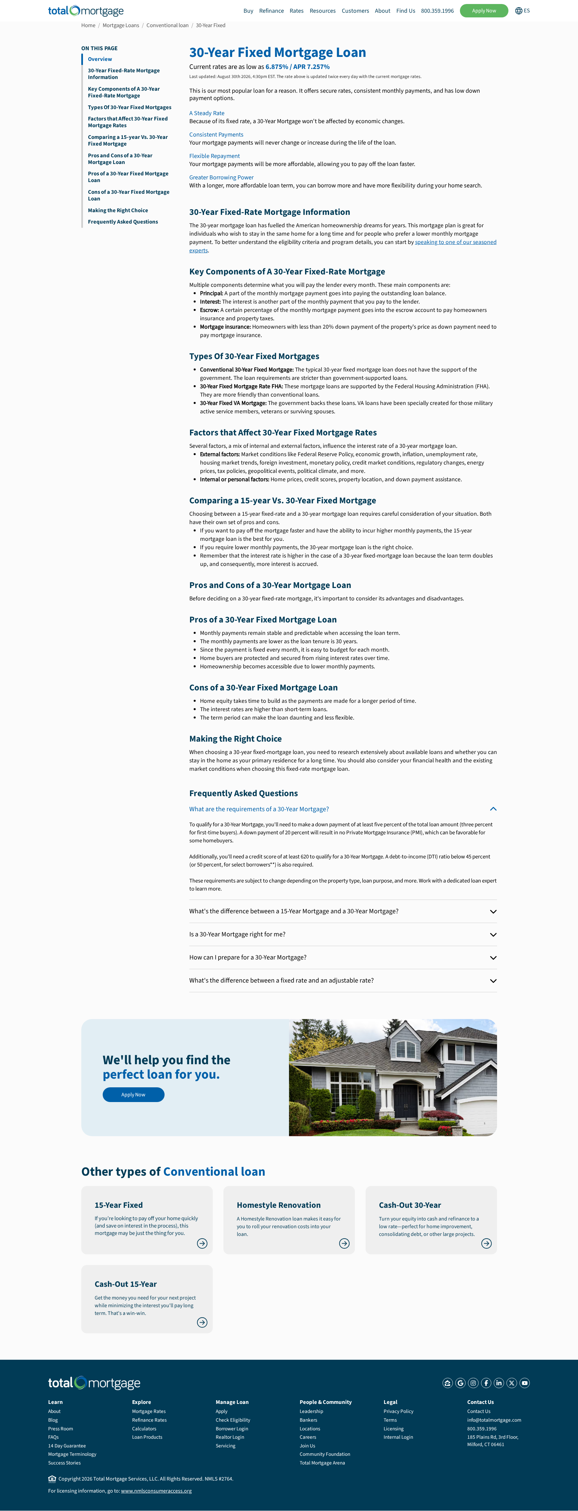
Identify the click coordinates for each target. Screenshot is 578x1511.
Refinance (271, 11)
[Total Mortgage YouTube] (524, 1383)
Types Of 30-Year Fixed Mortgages (129, 107)
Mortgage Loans (121, 25)
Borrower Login (232, 1428)
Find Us (405, 11)
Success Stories (64, 1462)
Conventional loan (168, 25)
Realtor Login (230, 1437)
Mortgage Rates (149, 1411)
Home (88, 25)
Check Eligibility (233, 1420)
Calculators (144, 1428)
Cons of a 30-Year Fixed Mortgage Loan (129, 195)
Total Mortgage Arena (322, 1462)
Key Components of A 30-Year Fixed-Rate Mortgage (124, 92)
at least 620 (296, 857)
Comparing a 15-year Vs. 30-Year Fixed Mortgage (128, 140)
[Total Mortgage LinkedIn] (499, 1383)
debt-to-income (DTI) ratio (419, 857)
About (382, 11)
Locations (310, 1428)
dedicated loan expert (472, 881)
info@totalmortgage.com (494, 1420)
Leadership (311, 1411)
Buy (248, 11)
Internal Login (398, 1437)
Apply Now (484, 10)
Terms (390, 1420)
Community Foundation (325, 1454)
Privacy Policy (398, 1411)
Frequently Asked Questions (123, 222)
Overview (100, 59)
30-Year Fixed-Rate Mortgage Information (124, 74)
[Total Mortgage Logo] (94, 1383)
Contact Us (478, 1411)
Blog (53, 1420)
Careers (308, 1437)
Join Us (307, 1445)
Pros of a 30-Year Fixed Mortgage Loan (128, 177)
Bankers (308, 1420)
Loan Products (147, 1437)
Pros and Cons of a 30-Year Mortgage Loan (120, 159)
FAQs (53, 1437)
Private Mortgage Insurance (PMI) (384, 833)
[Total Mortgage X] (511, 1383)
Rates (297, 11)
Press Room (60, 1428)
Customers (355, 11)
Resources (323, 11)
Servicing (225, 1445)
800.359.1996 (437, 11)
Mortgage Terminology (72, 1454)
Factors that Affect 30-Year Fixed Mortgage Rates (128, 122)
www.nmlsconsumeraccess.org (156, 1491)
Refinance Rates (149, 1420)
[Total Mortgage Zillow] (448, 1383)
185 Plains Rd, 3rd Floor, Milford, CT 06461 (492, 1440)
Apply (221, 1411)
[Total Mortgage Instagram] (473, 1383)
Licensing (394, 1428)
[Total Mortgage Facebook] (486, 1383)
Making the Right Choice (118, 210)
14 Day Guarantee (67, 1445)
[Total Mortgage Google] (460, 1383)
